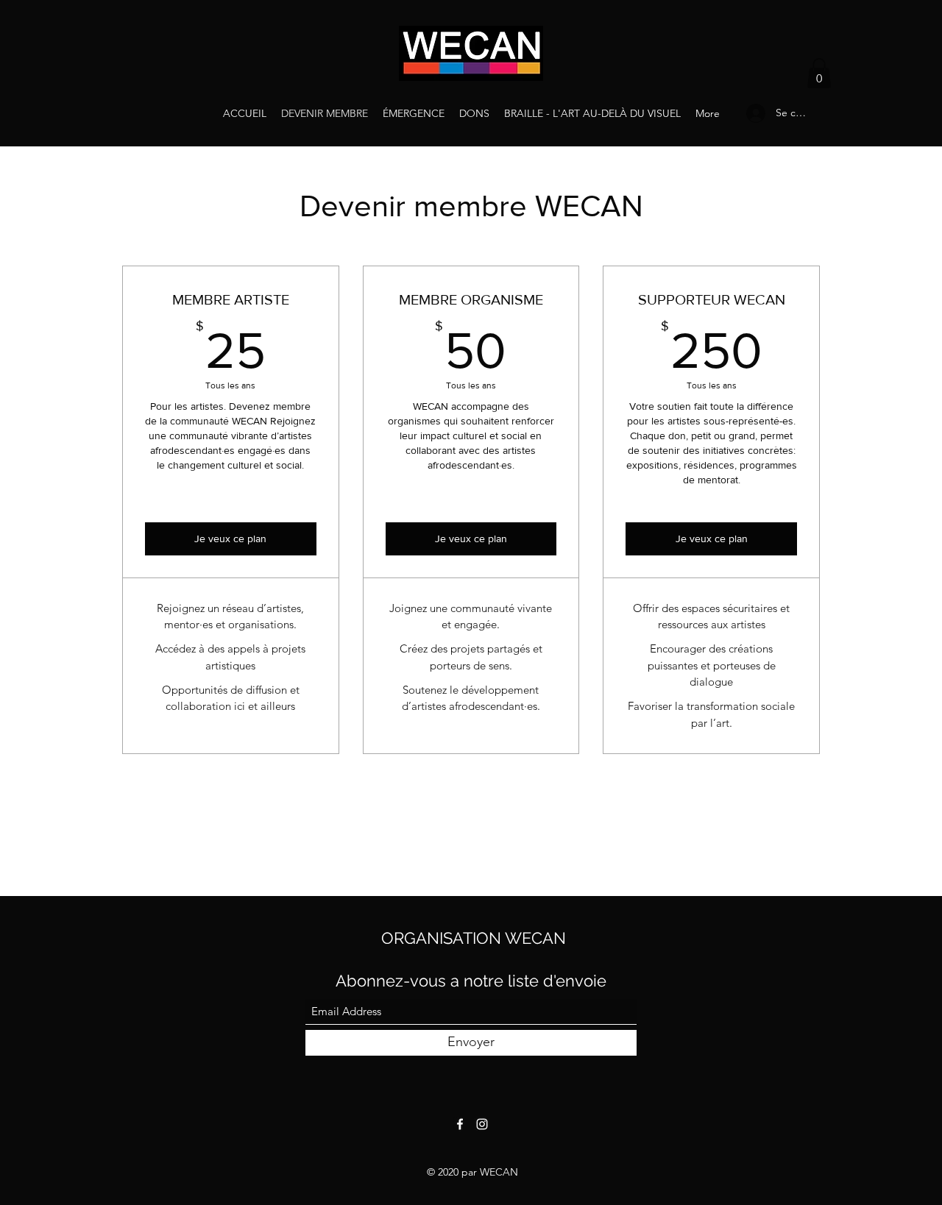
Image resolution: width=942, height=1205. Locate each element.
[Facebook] (460, 1124)
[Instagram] (482, 1124)
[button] (819, 73)
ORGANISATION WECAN (473, 938)
